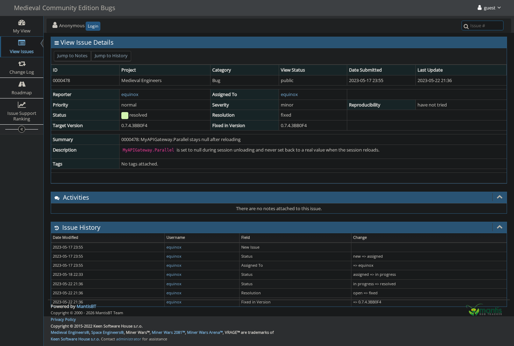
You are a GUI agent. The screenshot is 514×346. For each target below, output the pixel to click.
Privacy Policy (63, 319)
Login (93, 26)
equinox (129, 94)
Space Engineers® (107, 332)
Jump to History (111, 55)
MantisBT (86, 306)
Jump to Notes (72, 55)
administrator (128, 338)
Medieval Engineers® (70, 332)
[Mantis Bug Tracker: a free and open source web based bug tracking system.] (484, 309)
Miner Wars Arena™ (205, 332)
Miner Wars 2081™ (168, 332)
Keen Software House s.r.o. (75, 338)
